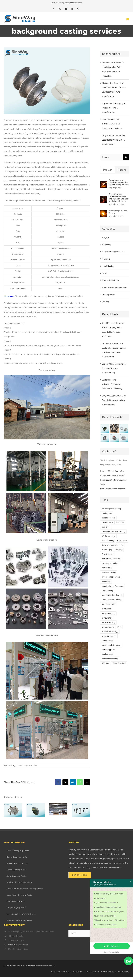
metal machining (109, 604)
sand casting (107, 641)
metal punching (108, 613)
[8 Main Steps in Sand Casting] (103, 212)
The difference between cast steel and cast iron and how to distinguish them (118, 197)
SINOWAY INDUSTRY (48, 965)
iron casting (107, 568)
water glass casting (110, 659)
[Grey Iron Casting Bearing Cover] (114, 438)
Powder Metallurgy (110, 280)
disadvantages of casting (112, 545)
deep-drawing (108, 541)
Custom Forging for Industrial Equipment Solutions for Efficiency (112, 123)
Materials (106, 259)
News (36, 765)
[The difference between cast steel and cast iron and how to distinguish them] (103, 198)
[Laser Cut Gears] (123, 428)
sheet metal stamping (111, 645)
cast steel (106, 527)
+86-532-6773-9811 (115, 471)
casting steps (107, 522)
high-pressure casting (111, 559)
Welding (105, 302)
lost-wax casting (109, 572)
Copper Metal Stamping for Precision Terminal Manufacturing (114, 107)
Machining (106, 244)
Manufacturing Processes (113, 252)
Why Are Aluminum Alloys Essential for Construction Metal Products (114, 139)
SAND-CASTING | (78, 972)
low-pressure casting (111, 577)
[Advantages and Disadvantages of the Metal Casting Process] (103, 183)
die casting (122, 541)
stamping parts (108, 650)
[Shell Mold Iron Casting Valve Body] (104, 438)
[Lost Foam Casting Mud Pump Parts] (114, 428)
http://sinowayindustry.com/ (113, 489)
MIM (119, 627)
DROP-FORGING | (110, 972)
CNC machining (108, 536)
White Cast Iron (118, 663)
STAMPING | (66, 972)
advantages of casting (111, 509)
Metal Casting (108, 266)
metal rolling (107, 618)
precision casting (109, 636)
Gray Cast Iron (108, 554)
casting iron (107, 513)
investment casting (110, 563)
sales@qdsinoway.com (73, 3)
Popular (107, 169)
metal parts (107, 609)
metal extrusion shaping (112, 595)
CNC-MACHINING (123, 972)
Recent (122, 169)
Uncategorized (108, 294)
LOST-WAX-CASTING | (94, 972)
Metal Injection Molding (112, 600)
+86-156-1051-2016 (115, 475)
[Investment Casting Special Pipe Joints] (104, 428)
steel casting (107, 654)
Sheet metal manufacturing (114, 287)
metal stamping (108, 622)
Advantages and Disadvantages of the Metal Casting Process (118, 182)
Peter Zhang (10, 765)
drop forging (107, 550)
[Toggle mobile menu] (127, 19)
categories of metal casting (113, 531)
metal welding (108, 627)
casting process (108, 518)
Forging (105, 237)
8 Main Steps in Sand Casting (118, 212)
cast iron (120, 522)
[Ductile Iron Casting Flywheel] (123, 438)
